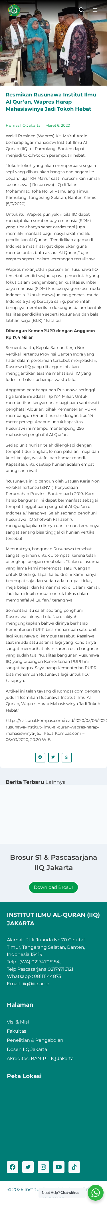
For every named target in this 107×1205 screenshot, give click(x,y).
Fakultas (16, 1031)
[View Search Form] (81, 10)
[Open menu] (95, 9)
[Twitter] (28, 1167)
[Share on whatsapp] (67, 757)
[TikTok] (74, 1167)
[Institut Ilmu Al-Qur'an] (16, 10)
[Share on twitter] (53, 757)
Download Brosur (53, 887)
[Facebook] (12, 1167)
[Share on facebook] (40, 757)
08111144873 (47, 976)
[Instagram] (43, 1167)
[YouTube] (58, 1167)
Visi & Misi (18, 1022)
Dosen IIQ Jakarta (27, 1049)
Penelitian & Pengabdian (35, 1040)
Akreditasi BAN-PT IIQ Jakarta (40, 1058)
